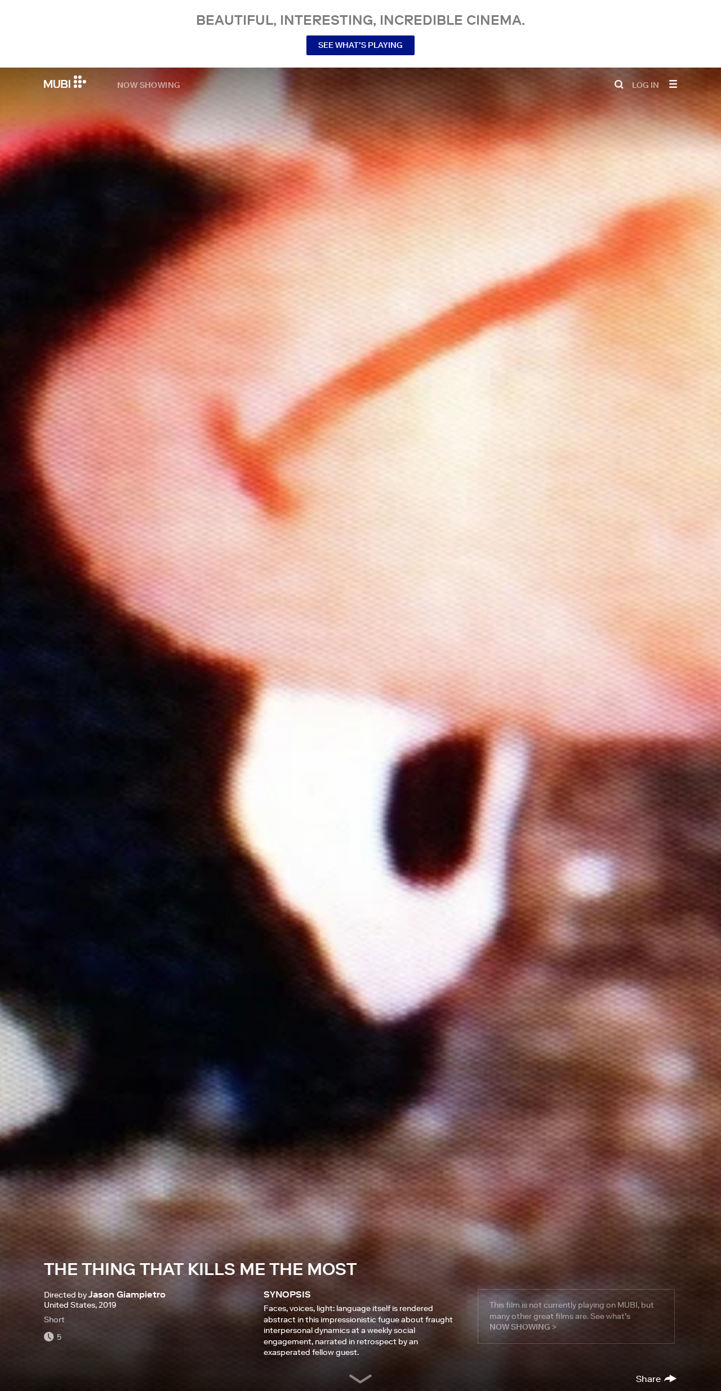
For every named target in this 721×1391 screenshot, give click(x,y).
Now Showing (148, 84)
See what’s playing (360, 45)
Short (54, 1319)
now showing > (523, 1327)
